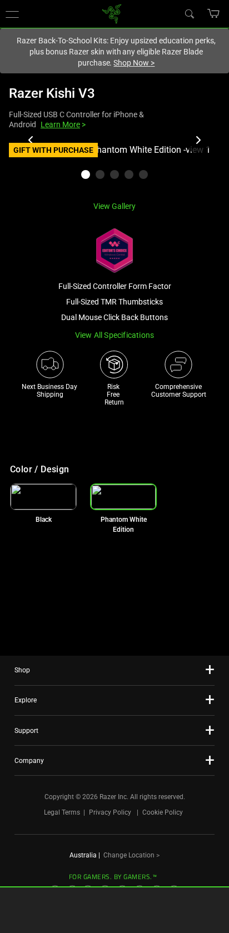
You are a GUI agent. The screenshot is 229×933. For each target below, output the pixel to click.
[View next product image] (198, 140)
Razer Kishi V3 (52, 93)
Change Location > (131, 855)
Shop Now (134, 62)
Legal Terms (62, 812)
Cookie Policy (162, 812)
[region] (114, 167)
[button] (213, 13)
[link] (112, 13)
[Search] (189, 13)
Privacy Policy (110, 812)
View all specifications (115, 335)
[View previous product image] (31, 140)
